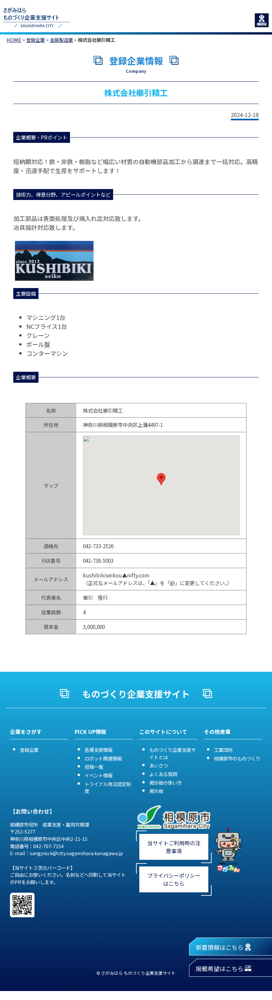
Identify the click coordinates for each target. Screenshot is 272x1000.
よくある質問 (163, 773)
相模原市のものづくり (237, 758)
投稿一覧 (94, 766)
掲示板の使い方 (165, 782)
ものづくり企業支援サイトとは (172, 753)
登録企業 (35, 39)
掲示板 (156, 790)
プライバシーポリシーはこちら (173, 879)
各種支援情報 (98, 749)
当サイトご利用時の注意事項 (173, 847)
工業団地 (223, 749)
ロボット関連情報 (103, 758)
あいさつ (158, 765)
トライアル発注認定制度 (108, 787)
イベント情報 (98, 775)
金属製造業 (61, 39)
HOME (14, 39)
